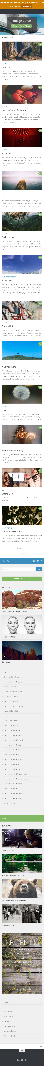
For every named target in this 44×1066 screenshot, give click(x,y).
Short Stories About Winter (13, 784)
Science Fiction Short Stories (13, 691)
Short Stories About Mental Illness (15, 774)
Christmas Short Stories (12, 677)
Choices (5, 196)
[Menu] (41, 11)
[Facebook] (34, 561)
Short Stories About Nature (13, 788)
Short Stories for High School (13, 706)
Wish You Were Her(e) (12, 450)
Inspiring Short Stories (11, 687)
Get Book (27, 6)
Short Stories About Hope (12, 745)
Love (4, 410)
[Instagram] (41, 561)
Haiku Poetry (8, 1011)
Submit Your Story (21, 26)
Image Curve (22, 21)
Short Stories (7, 528)
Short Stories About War (12, 754)
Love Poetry (7, 1007)
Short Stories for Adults (11, 725)
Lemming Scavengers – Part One (13, 875)
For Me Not (7, 326)
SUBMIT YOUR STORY (22, 578)
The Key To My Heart (12, 531)
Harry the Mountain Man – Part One (14, 900)
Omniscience (6, 662)
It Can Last (7, 280)
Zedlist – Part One (8, 850)
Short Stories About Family (13, 735)
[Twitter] (37, 561)
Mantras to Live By (10, 1036)
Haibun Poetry (8, 1016)
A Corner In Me (9, 367)
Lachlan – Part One (8, 925)
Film (3, 490)
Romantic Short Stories (11, 711)
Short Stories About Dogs (12, 798)
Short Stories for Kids (11, 701)
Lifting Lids (7, 493)
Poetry (4, 63)
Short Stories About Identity (13, 764)
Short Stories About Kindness (13, 682)
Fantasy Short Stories (11, 696)
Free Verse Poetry (10, 1031)
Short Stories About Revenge (13, 769)
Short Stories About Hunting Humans (16, 779)
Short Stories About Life (12, 730)
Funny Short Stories (10, 716)
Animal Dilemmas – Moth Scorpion (14, 611)
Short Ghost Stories (10, 720)
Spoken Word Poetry (10, 1026)
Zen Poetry (7, 1021)
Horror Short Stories (10, 803)
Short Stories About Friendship (14, 740)
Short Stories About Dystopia (13, 759)
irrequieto (6, 153)
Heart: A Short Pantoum (14, 110)
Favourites (6, 277)
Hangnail (6, 67)
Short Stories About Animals (13, 793)
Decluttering (8, 237)
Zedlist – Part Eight (9, 636)
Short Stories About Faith (12, 750)
